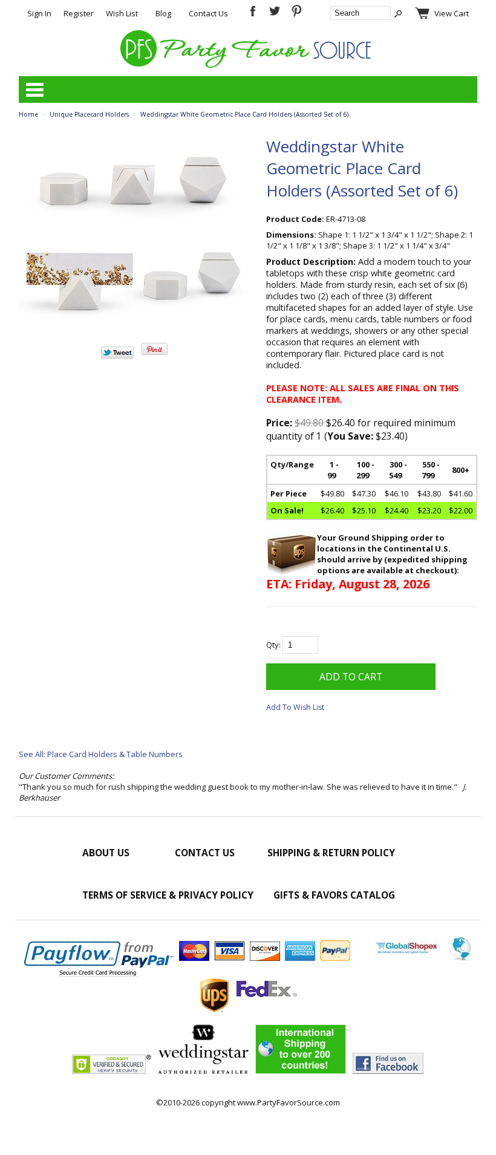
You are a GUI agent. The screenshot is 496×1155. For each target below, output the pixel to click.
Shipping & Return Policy (331, 852)
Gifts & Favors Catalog (334, 895)
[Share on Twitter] (117, 355)
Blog (163, 13)
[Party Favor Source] (247, 64)
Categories (34, 89)
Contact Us (208, 13)
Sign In (39, 13)
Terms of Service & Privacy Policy (167, 895)
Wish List (122, 13)
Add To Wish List (295, 707)
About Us (105, 852)
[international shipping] (300, 1071)
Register (79, 13)
